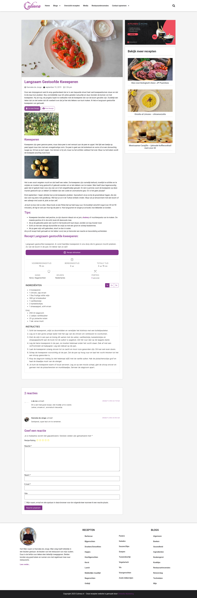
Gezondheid (158, 547)
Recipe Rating (29, 440)
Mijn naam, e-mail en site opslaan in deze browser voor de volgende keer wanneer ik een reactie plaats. (67, 503)
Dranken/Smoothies (93, 547)
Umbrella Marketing (126, 594)
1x (107, 285)
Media (85, 6)
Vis (120, 567)
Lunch (87, 568)
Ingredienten (158, 552)
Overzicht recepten (72, 6)
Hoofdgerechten (91, 557)
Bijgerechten (90, 541)
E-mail (27, 484)
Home (47, 6)
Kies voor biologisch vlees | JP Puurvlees (150, 83)
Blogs (55, 6)
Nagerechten (90, 578)
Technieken (158, 578)
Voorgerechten (125, 573)
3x (116, 285)
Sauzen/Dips (124, 546)
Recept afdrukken (73, 252)
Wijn (155, 583)
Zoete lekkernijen (126, 578)
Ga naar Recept (33, 108)
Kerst (87, 562)
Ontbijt (87, 583)
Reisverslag (158, 573)
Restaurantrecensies (100, 6)
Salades (122, 541)
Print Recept (49, 108)
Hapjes (87, 552)
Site (25, 493)
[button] (173, 6)
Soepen (122, 552)
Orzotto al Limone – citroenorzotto (150, 114)
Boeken (156, 541)
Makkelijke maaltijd (93, 573)
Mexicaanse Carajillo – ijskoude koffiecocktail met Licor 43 (150, 146)
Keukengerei (158, 557)
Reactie (28, 446)
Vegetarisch (124, 562)
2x (112, 285)
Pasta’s (122, 536)
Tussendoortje (125, 557)
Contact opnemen (119, 6)
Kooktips (156, 562)
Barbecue (89, 536)
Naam (27, 475)
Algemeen (157, 536)
